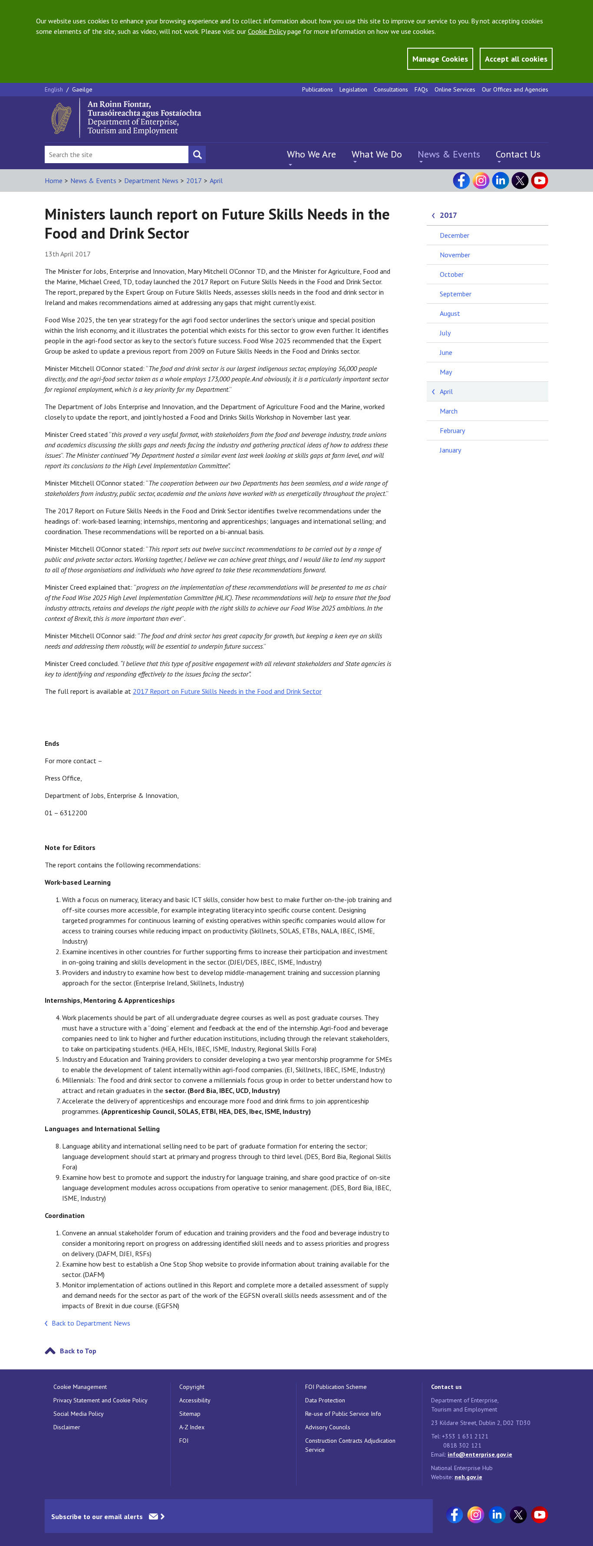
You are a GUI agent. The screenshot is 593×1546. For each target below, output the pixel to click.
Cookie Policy (267, 31)
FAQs (421, 89)
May (446, 372)
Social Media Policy (78, 1414)
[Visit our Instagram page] (481, 180)
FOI (183, 1440)
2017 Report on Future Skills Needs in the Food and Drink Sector (227, 691)
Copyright (191, 1387)
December (454, 235)
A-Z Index (191, 1427)
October (452, 274)
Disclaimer (66, 1427)
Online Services (455, 89)
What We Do (377, 154)
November (455, 254)
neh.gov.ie (468, 1477)
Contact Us (518, 154)
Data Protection (325, 1400)
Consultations (391, 89)
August (450, 313)
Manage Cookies (440, 59)
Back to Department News (91, 1323)
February (452, 430)
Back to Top (78, 1350)
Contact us (446, 1387)
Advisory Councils (327, 1427)
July (445, 332)
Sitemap (190, 1414)
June (446, 352)
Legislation (353, 89)
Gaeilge (82, 89)
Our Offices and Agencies (515, 89)
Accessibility (195, 1400)
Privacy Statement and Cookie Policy (100, 1400)
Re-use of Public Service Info (343, 1414)
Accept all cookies (516, 59)
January (450, 450)
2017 (194, 180)
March (449, 411)
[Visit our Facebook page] (461, 180)
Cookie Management (80, 1387)
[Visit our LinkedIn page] (500, 180)
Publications (317, 89)
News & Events (449, 154)
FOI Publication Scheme (336, 1387)
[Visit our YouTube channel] (539, 180)
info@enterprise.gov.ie (480, 1454)
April (216, 180)
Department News (151, 180)
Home (54, 180)
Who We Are (311, 154)
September (455, 293)
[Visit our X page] (520, 180)
